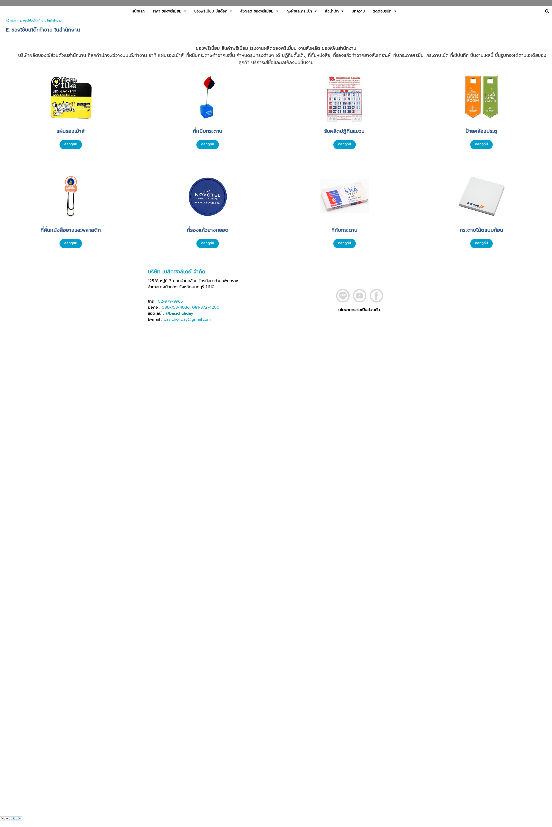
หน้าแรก (11, 20)
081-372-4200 (206, 307)
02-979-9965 (170, 301)
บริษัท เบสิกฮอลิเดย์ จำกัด (176, 271)
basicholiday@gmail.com (187, 319)
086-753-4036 (176, 307)
